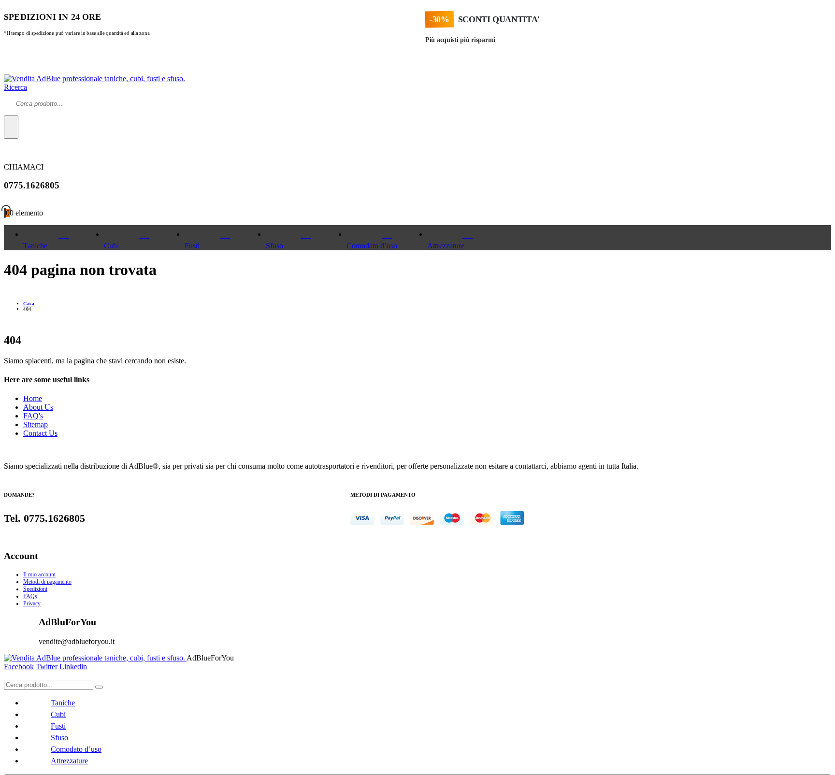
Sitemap (35, 424)
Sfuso (274, 246)
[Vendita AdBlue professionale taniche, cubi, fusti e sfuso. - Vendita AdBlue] (94, 78)
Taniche (35, 246)
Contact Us (40, 433)
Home (32, 398)
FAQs (30, 596)
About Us (38, 407)
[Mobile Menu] (7, 70)
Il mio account (39, 574)
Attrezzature (445, 246)
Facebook (19, 666)
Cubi (111, 246)
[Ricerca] (11, 127)
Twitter (47, 666)
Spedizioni (35, 589)
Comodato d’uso (371, 246)
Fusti (192, 246)
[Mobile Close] (7, 675)
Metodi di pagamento (47, 581)
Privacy (32, 603)
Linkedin (73, 666)
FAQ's (33, 416)
